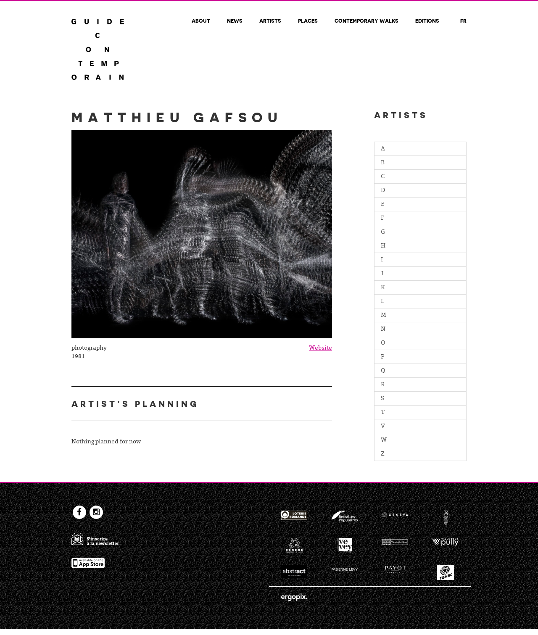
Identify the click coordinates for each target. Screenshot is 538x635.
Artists (270, 21)
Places (308, 21)
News (235, 21)
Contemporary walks (366, 21)
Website (320, 348)
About (201, 21)
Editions (427, 21)
